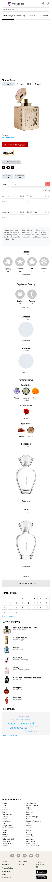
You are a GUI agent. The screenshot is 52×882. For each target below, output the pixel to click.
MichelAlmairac (16, 716)
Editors (4, 874)
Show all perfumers (9, 736)
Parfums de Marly (8, 839)
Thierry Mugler (7, 814)
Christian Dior (7, 841)
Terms (4, 861)
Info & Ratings (8, 16)
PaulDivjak (30, 728)
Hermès (5, 846)
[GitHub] (13, 168)
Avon (28, 819)
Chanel (4, 812)
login (25, 583)
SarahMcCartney (12, 719)
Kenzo (28, 814)
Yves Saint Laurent (32, 846)
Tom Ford (29, 812)
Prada (28, 823)
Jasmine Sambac (26, 399)
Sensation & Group (44, 16)
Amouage (29, 835)
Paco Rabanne (31, 803)
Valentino (29, 839)
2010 (29, 84)
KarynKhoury (24, 716)
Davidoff (5, 817)
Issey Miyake (30, 844)
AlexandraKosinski (21, 723)
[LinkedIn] (8, 168)
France (38, 84)
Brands (22, 865)
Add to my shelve (13, 162)
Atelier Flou (8, 84)
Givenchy (5, 819)
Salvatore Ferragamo (33, 821)
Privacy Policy (7, 868)
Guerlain (29, 830)
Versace (5, 837)
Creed (4, 805)
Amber (21, 436)
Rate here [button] (46, 190)
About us (5, 865)
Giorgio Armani (7, 826)
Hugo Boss (6, 821)
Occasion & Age (20, 16)
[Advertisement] (26, 32)
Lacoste (4, 823)
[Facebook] (4, 168)
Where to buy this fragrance (14, 145)
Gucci (4, 808)
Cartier (4, 832)
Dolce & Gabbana (8, 828)
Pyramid (32, 16)
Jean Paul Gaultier (32, 805)
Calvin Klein (30, 837)
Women (20, 84)
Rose (26, 418)
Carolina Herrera (8, 844)
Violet (16, 398)
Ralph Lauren (30, 826)
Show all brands (8, 616)
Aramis (28, 832)
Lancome (29, 828)
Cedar (31, 436)
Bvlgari (28, 808)
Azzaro (4, 830)
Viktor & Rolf (30, 841)
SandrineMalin (34, 726)
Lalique (4, 803)
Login (47, 3)
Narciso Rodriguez (32, 817)
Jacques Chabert (8, 137)
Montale (29, 810)
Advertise (6, 871)
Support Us (6, 878)
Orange (35, 398)
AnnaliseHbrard (22, 719)
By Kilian (5, 835)
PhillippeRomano (31, 731)
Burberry (5, 810)
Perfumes (23, 861)
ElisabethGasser (19, 727)
